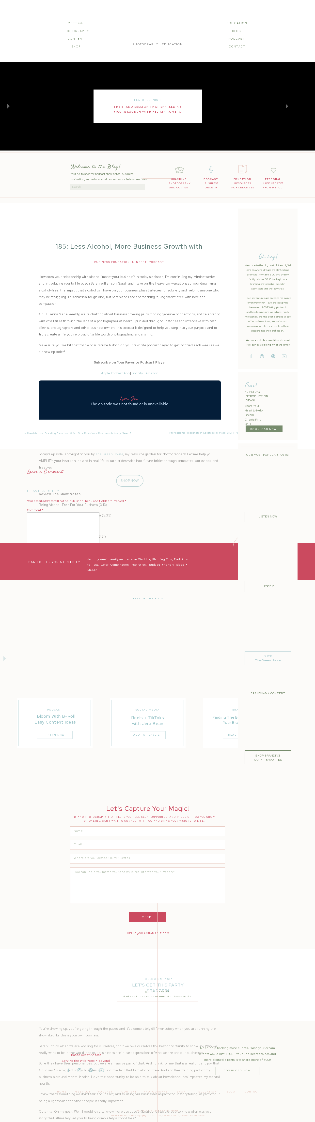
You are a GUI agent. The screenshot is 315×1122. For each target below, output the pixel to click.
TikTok (138, 443)
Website (33, 591)
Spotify (137, 373)
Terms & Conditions (193, 1115)
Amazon (151, 373)
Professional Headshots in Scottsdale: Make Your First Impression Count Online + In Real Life (229, 432)
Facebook (124, 443)
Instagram (106, 443)
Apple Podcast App (115, 373)
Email (32, 577)
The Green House (109, 454)
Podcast (156, 262)
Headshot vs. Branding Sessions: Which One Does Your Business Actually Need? (79, 433)
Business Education (112, 262)
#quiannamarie (179, 996)
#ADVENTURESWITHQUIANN (143, 996)
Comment (35, 510)
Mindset (139, 262)
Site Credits (171, 1115)
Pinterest (153, 443)
